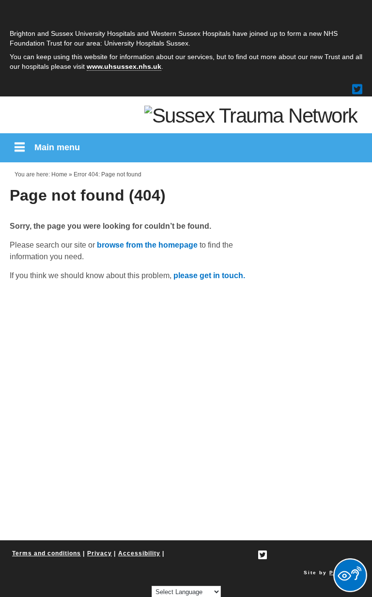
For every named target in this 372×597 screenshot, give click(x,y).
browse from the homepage (147, 245)
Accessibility (139, 553)
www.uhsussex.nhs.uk (124, 66)
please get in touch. (209, 275)
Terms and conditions (46, 553)
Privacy (99, 553)
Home (59, 174)
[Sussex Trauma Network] (250, 115)
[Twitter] (357, 89)
